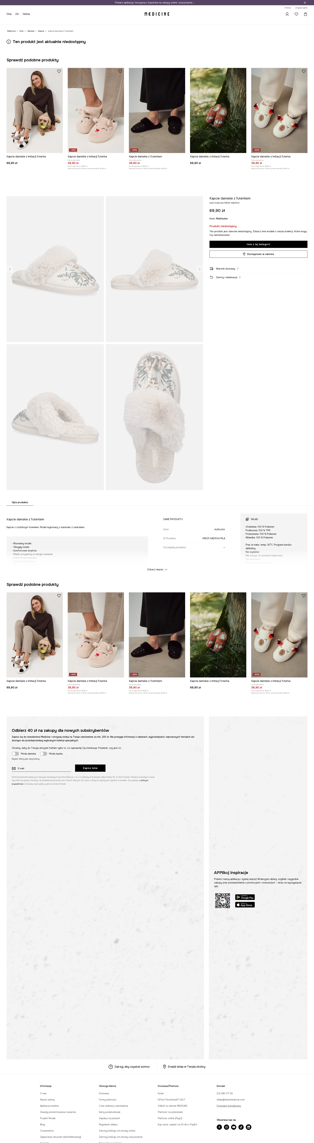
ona (9, 14)
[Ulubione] (296, 14)
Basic (77, 21)
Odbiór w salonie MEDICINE (172, 1105)
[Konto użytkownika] (287, 14)
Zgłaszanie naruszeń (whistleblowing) (60, 1136)
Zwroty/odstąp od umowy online (117, 1130)
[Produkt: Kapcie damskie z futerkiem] (157, 110)
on (17, 14)
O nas (43, 1093)
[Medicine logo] (157, 14)
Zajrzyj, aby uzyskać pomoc (132, 1066)
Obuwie (35, 21)
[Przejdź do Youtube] (233, 1127)
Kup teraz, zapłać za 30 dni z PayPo (177, 1124)
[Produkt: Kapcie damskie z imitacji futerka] (35, 110)
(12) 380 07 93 (225, 1093)
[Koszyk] (304, 14)
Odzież (23, 21)
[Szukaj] (278, 14)
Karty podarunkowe (109, 1112)
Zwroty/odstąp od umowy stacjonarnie (120, 1136)
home (26, 14)
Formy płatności (107, 1099)
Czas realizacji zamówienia (113, 1105)
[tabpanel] (157, 539)
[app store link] (245, 905)
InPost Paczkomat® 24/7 (171, 1099)
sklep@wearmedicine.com (231, 1099)
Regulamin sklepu (108, 1124)
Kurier (161, 1093)
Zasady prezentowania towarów (58, 1112)
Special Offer (63, 21)
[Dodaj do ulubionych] (59, 71)
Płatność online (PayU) (170, 1118)
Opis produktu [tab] (20, 502)
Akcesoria (47, 21)
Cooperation (47, 1130)
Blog (42, 1124)
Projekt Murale (48, 1118)
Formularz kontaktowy (229, 1105)
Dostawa (104, 1093)
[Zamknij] (304, 2)
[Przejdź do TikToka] (241, 1127)
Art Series (89, 21)
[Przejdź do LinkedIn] (248, 1127)
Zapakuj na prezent (109, 1118)
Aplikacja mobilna (49, 1105)
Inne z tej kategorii (258, 244)
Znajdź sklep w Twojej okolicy (186, 1066)
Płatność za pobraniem (170, 1112)
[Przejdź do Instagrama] (226, 1127)
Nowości (11, 21)
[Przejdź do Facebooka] (219, 1127)
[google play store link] (245, 897)
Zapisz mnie (90, 768)
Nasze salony (47, 1099)
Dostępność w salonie (260, 254)
